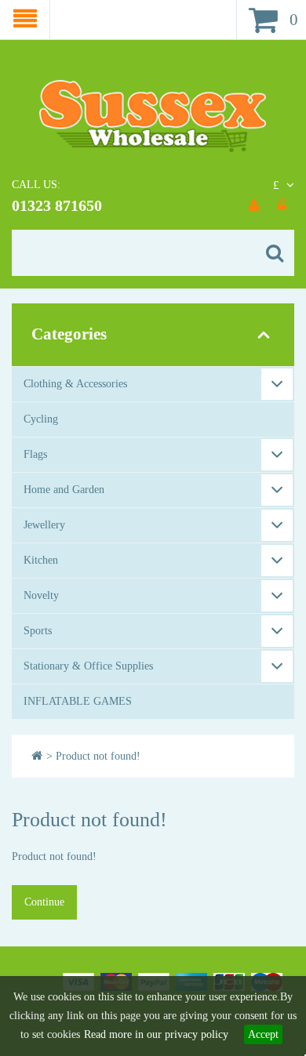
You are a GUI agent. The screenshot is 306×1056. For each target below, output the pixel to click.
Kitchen (41, 560)
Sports (38, 631)
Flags (35, 454)
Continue (44, 902)
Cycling (41, 419)
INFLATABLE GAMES (78, 701)
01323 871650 (57, 205)
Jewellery (44, 525)
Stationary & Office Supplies (88, 666)
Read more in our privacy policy (156, 1034)
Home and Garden (64, 489)
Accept (263, 1034)
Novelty (41, 595)
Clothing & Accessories (75, 384)
